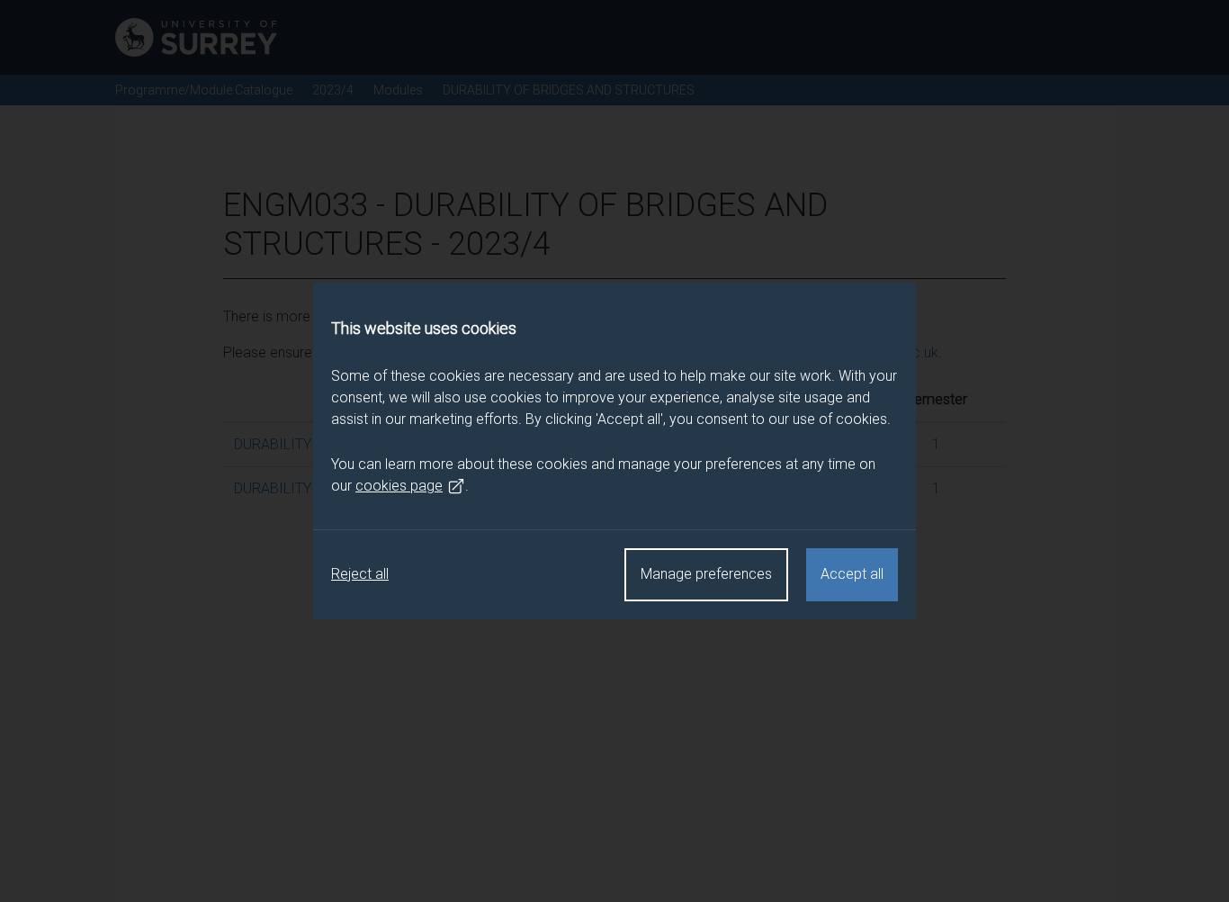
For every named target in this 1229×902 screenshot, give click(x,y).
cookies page (399, 485)
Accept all (852, 573)
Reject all (360, 573)
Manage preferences (706, 573)
